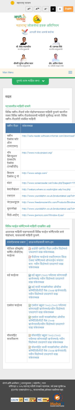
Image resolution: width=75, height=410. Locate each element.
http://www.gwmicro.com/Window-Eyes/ (43, 215)
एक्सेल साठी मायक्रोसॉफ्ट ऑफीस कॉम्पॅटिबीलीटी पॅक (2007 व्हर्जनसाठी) (47, 323)
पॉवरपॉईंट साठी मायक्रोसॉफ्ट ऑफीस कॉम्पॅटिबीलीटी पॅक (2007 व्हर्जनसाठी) (48, 353)
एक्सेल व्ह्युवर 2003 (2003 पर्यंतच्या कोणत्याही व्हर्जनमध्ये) (47, 309)
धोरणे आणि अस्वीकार (11, 383)
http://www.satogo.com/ (34, 173)
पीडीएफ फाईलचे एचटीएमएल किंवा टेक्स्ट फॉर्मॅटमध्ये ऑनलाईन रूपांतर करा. (47, 263)
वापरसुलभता (26, 383)
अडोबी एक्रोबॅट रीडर (48, 250)
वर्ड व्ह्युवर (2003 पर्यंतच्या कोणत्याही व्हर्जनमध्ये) (48, 279)
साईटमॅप (36, 383)
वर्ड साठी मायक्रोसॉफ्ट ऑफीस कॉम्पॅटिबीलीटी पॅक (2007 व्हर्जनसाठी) (47, 293)
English (68, 8)
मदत (44, 383)
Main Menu (8, 72)
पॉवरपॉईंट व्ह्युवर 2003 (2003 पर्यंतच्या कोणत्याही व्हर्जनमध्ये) (47, 339)
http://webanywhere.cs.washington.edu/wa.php (46, 189)
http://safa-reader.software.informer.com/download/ (48, 136)
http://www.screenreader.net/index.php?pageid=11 (48, 183)
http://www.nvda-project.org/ (37, 153)
